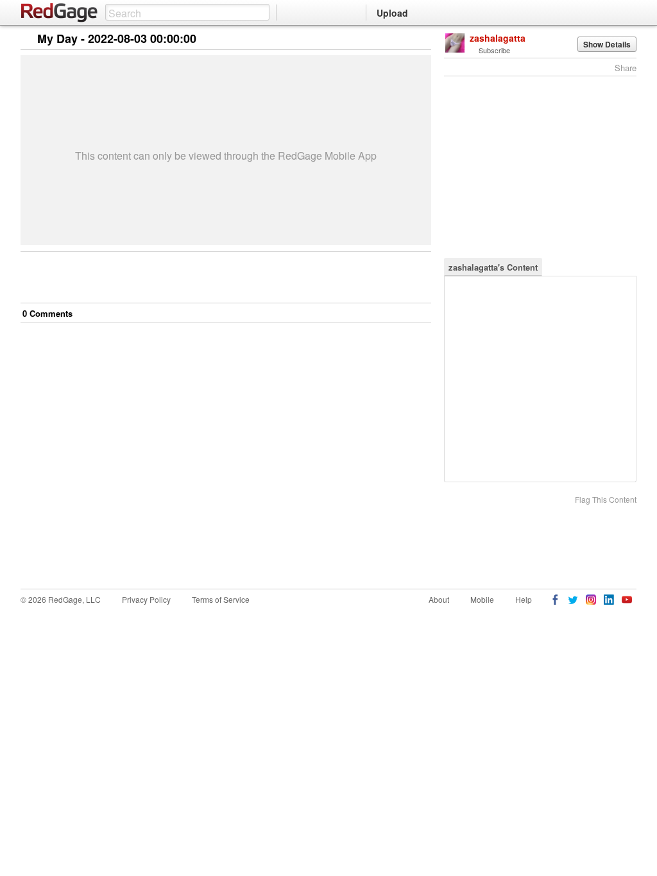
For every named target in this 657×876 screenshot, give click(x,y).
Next (403, 39)
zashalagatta (497, 38)
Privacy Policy (146, 599)
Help (523, 599)
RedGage (60, 13)
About (439, 599)
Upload (392, 12)
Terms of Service (221, 599)
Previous (421, 39)
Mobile (482, 599)
